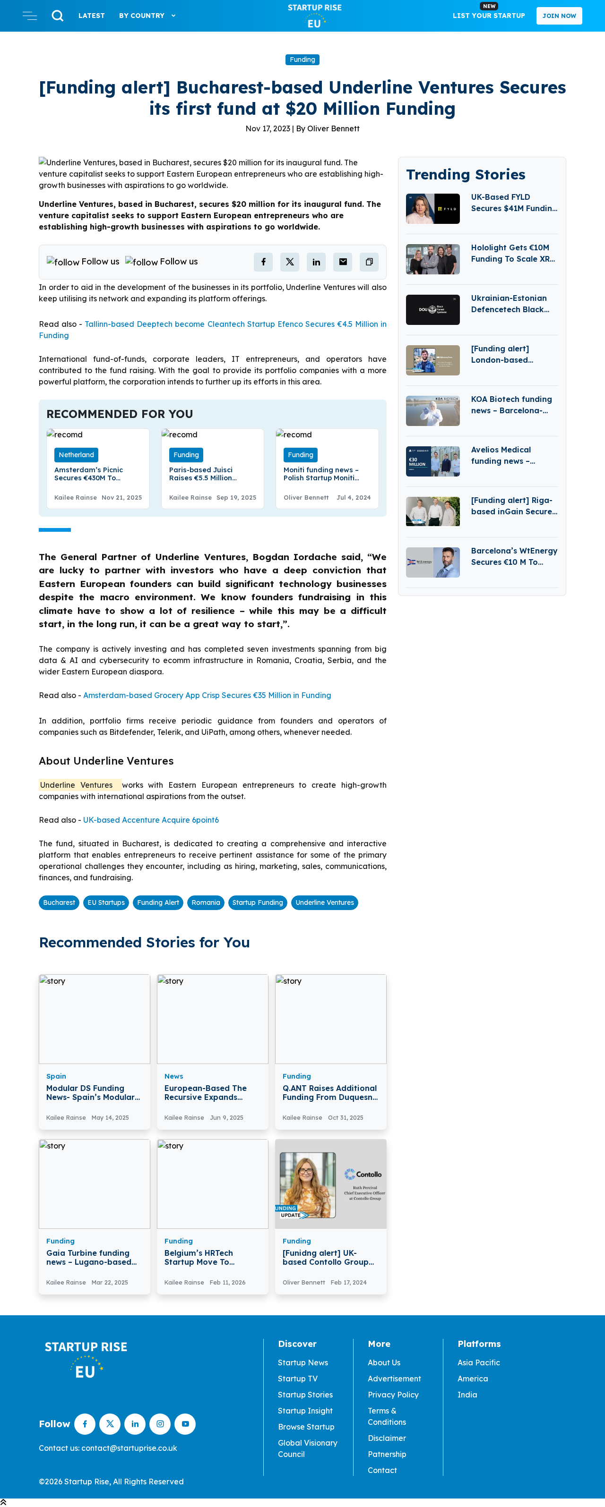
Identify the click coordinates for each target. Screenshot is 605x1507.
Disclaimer (387, 1438)
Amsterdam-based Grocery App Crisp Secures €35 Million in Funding (207, 695)
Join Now (559, 15)
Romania (205, 902)
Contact (382, 1470)
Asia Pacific (479, 1362)
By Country (142, 15)
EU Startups (106, 902)
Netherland (76, 455)
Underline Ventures (324, 902)
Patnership (387, 1454)
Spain (56, 1076)
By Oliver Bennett (328, 128)
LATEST (91, 15)
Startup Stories (305, 1394)
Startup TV (298, 1378)
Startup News (303, 1362)
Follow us (100, 261)
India (467, 1394)
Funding (302, 59)
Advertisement (394, 1378)
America (473, 1378)
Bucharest (59, 902)
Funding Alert (158, 902)
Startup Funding (258, 902)
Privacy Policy (393, 1394)
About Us (384, 1362)
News (173, 1076)
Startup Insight (305, 1410)
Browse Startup (306, 1426)
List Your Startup (489, 11)
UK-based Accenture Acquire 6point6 (151, 820)
